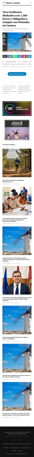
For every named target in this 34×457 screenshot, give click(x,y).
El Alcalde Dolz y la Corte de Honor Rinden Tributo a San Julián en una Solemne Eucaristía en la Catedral (16, 259)
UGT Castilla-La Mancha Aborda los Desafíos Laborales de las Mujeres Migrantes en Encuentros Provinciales (14, 220)
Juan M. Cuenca (14, 29)
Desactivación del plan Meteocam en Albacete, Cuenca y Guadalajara (15, 338)
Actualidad (23, 29)
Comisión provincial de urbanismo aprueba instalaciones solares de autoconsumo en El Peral (24, 89)
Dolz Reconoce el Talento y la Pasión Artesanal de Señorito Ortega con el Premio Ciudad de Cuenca (16, 414)
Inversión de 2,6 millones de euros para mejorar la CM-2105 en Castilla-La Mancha (16, 376)
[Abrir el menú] (31, 3)
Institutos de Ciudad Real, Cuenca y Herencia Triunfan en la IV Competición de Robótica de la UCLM (9, 89)
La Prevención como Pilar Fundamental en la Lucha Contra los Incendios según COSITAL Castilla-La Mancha (16, 299)
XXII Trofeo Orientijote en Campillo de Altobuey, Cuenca (13, 181)
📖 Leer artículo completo (17, 74)
